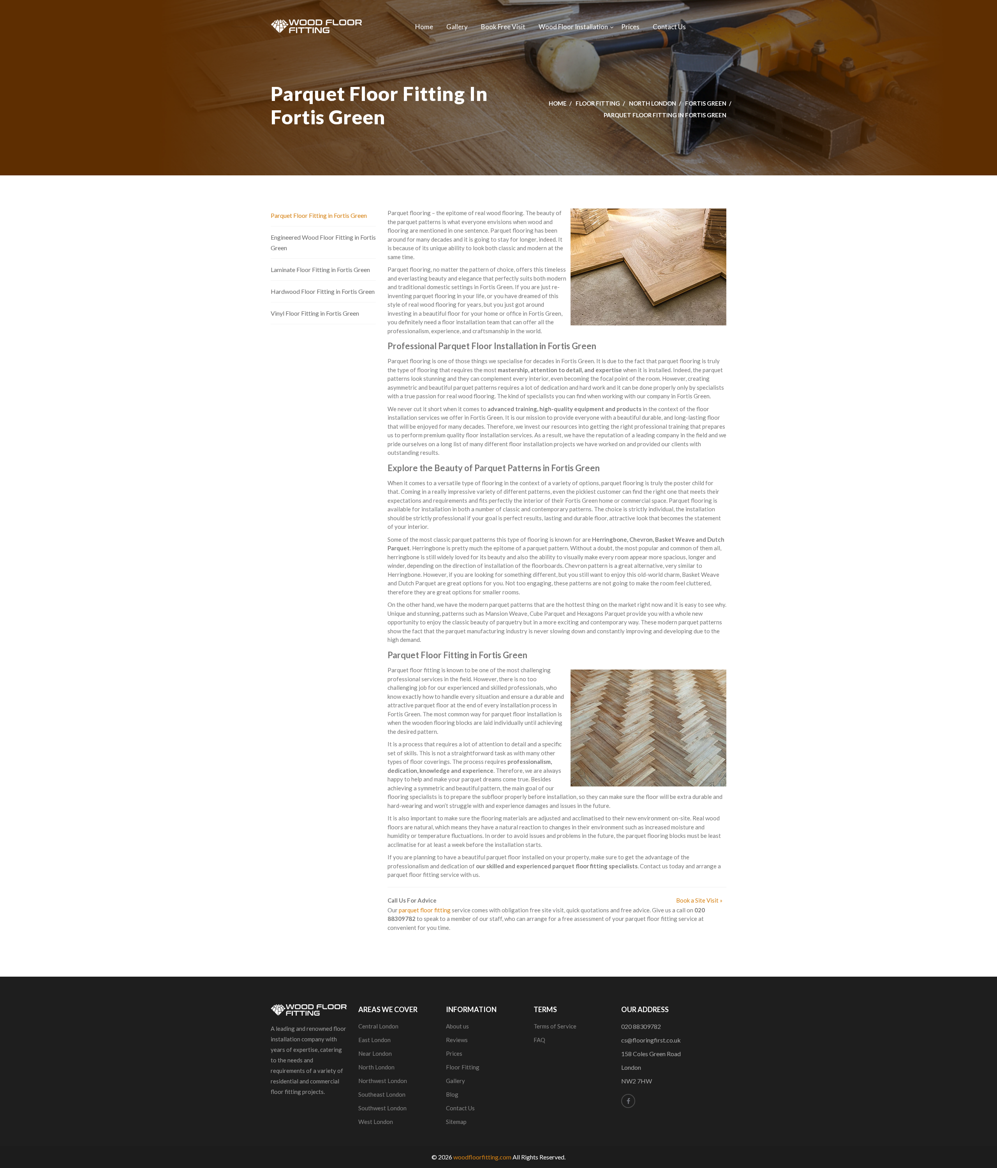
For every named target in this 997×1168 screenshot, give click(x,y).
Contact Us (669, 27)
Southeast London (381, 1094)
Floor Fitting (598, 103)
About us (457, 1026)
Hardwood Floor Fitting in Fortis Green (323, 291)
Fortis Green (705, 103)
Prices (630, 27)
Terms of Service (555, 1026)
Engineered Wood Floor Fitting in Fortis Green (323, 242)
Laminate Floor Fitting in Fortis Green (320, 269)
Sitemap (456, 1121)
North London (652, 103)
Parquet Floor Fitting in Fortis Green (319, 215)
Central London (378, 1026)
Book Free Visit (503, 27)
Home (424, 27)
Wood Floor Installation (573, 27)
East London (374, 1039)
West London (375, 1121)
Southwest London (382, 1107)
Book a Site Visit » (699, 900)
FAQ (539, 1039)
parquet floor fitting (425, 910)
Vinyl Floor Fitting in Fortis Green (315, 313)
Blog (452, 1094)
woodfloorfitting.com (482, 1157)
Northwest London (382, 1080)
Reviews (457, 1039)
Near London (375, 1053)
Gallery (457, 27)
